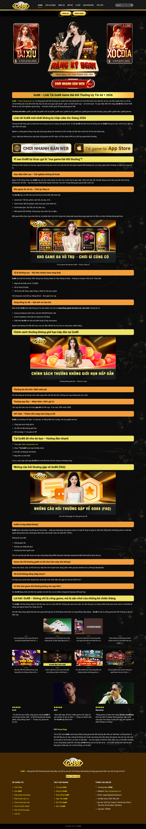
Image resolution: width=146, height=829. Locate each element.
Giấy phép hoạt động (22, 795)
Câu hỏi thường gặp (21, 810)
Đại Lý (60, 806)
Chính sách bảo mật (21, 802)
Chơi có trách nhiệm (21, 806)
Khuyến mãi (88, 5)
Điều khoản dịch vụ (21, 799)
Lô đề (78, 5)
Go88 (40, 5)
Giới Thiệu (18, 787)
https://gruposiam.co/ (26, 101)
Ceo (18, 791)
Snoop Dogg (62, 729)
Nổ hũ (70, 5)
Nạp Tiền (61, 799)
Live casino (50, 5)
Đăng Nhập (62, 795)
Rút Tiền (61, 802)
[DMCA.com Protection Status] (73, 776)
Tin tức (100, 5)
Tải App (61, 787)
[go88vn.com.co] (23, 5)
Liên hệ (17, 814)
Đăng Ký (61, 791)
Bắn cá (61, 5)
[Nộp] (131, 5)
